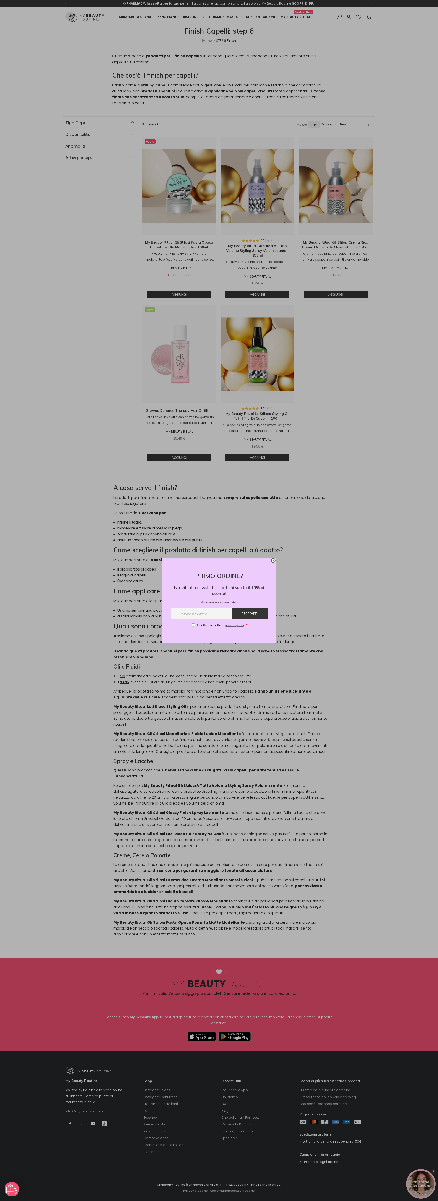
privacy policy (234, 625)
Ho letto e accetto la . (221, 625)
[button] (12, 1189)
